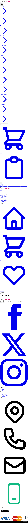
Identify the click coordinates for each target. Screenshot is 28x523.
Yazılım (25, 186)
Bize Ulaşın (3, 389)
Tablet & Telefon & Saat (11, 186)
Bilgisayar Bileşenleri (6, 186)
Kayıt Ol (2, 184)
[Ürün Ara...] (0, 124)
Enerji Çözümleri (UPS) (21, 186)
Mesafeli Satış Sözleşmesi (4, 394)
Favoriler (1, 185)
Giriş (0, 184)
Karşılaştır (4, 185)
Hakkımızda (3, 388)
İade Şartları (3, 393)
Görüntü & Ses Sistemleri (4, 200)
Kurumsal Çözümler (16, 186)
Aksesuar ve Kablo (3, 199)
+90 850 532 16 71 (2, 291)
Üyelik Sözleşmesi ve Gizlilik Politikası (6, 395)
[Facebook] (14, 330)
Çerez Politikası (3, 396)
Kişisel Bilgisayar (2, 186)
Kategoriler (2, 5)
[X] (14, 358)
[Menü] (0, 2)
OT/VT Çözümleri (3, 201)
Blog (2, 390)
